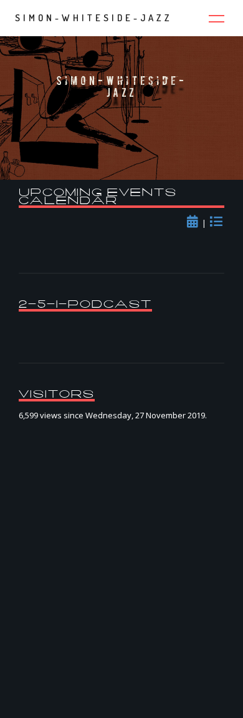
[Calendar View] (194, 223)
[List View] (217, 223)
